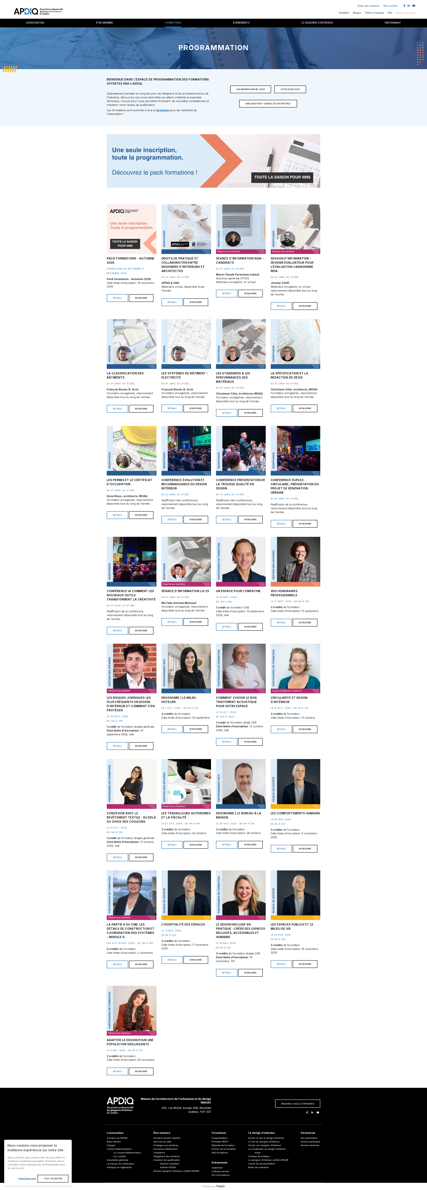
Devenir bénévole (310, 1145)
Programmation (220, 1138)
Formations (173, 22)
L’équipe (111, 1145)
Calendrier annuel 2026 (250, 89)
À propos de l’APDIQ (117, 1138)
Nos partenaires (309, 1138)
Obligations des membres (166, 1156)
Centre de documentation (261, 1163)
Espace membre (405, 12)
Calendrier (217, 1167)
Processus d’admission (165, 1149)
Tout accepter (53, 1178)
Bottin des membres (368, 5)
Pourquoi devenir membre (166, 1138)
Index (258, 1152)
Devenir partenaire (310, 1141)
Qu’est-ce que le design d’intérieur (266, 1138)
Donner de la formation (224, 1149)
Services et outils (162, 1141)
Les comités (119, 1156)
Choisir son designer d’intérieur (264, 1145)
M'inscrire (141, 298)
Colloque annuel (220, 1171)
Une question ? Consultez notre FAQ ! (268, 103)
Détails (117, 298)
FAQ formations (220, 1152)
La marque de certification (120, 1163)
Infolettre (344, 12)
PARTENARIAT (393, 22)
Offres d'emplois (374, 12)
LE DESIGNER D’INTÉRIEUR (317, 22)
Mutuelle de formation (223, 1145)
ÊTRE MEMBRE (104, 22)
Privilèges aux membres (165, 1145)
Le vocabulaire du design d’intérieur (267, 1149)
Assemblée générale (117, 1160)
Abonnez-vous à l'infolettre (297, 1103)
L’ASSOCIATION (35, 22)
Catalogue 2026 (290, 89)
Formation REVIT (220, 1141)
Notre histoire (114, 1141)
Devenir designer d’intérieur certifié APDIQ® (176, 1171)
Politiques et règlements (119, 1167)
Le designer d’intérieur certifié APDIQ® (268, 1160)
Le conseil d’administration (127, 1152)
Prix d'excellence (221, 1175)
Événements (241, 22)
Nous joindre (391, 5)
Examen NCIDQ (168, 1167)
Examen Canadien (169, 1163)
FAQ (390, 12)
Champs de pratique (259, 1156)
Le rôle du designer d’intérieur (264, 1141)
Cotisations (159, 1152)
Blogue (357, 12)
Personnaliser (27, 1178)
